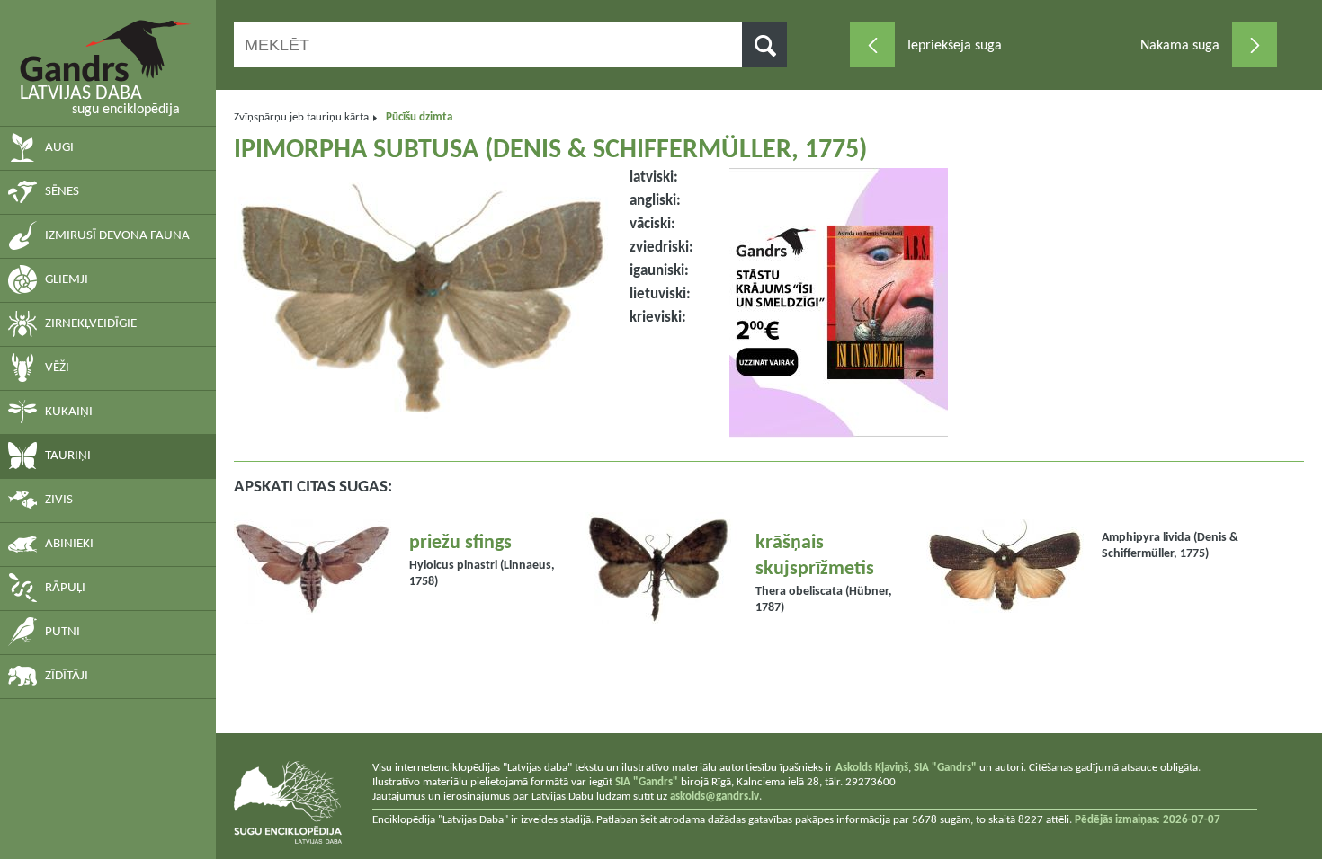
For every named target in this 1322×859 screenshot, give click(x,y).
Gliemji (66, 280)
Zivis (59, 500)
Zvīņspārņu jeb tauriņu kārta (301, 117)
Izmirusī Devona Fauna (117, 236)
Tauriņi (68, 456)
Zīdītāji (66, 676)
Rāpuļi (65, 588)
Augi (59, 148)
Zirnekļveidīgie (91, 324)
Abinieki (69, 544)
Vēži (57, 368)
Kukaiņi (69, 412)
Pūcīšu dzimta (419, 117)
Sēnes (62, 192)
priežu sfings (460, 543)
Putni (62, 632)
